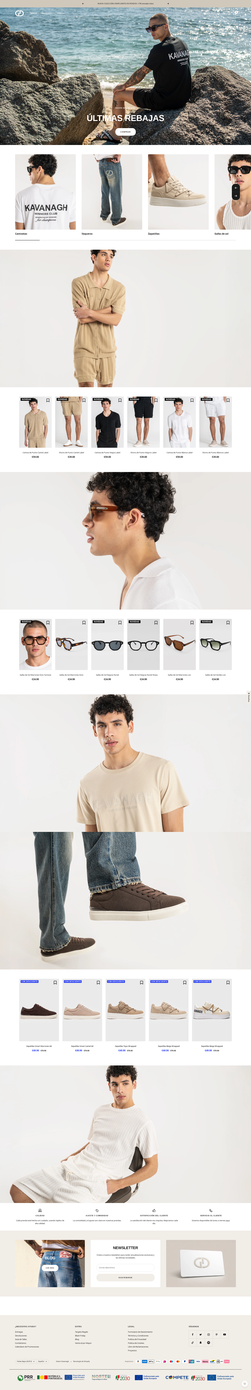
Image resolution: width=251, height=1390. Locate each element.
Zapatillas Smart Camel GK (82, 1046)
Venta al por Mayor (83, 1343)
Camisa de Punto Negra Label (107, 452)
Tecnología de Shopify (81, 1361)
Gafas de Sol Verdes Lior (215, 675)
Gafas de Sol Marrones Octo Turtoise (35, 675)
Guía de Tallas (21, 1339)
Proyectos (132, 1350)
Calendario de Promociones (27, 1346)
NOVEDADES (47, 13)
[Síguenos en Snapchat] (201, 1343)
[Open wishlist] (229, 13)
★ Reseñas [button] (249, 697)
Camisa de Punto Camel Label (35, 452)
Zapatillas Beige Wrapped (169, 1046)
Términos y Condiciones (138, 1335)
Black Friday (80, 1335)
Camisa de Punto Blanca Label (179, 452)
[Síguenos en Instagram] (209, 1335)
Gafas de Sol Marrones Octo (71, 675)
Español (207, 13)
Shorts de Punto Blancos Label (215, 452)
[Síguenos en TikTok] (193, 1343)
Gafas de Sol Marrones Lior (179, 675)
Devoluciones (21, 1335)
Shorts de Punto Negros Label (143, 452)
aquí (228, 1220)
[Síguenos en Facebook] (193, 1335)
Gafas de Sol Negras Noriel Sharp (143, 675)
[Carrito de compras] (234, 13)
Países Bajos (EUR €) (24, 1361)
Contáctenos (20, 1343)
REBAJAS (60, 13)
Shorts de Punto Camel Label (71, 452)
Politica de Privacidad (137, 1339)
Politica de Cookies (136, 1343)
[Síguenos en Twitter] (201, 1335)
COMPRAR (125, 132)
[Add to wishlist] (48, 400)
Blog (77, 1339)
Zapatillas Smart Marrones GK (39, 1046)
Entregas (19, 1332)
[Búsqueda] (218, 13)
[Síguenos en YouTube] (225, 1335)
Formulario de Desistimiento (140, 1332)
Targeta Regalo (81, 1332)
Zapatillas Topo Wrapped (125, 1046)
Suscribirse (125, 1277)
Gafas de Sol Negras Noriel (107, 675)
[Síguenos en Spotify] (209, 1343)
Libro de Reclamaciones (138, 1346)
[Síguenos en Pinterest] (217, 1335)
